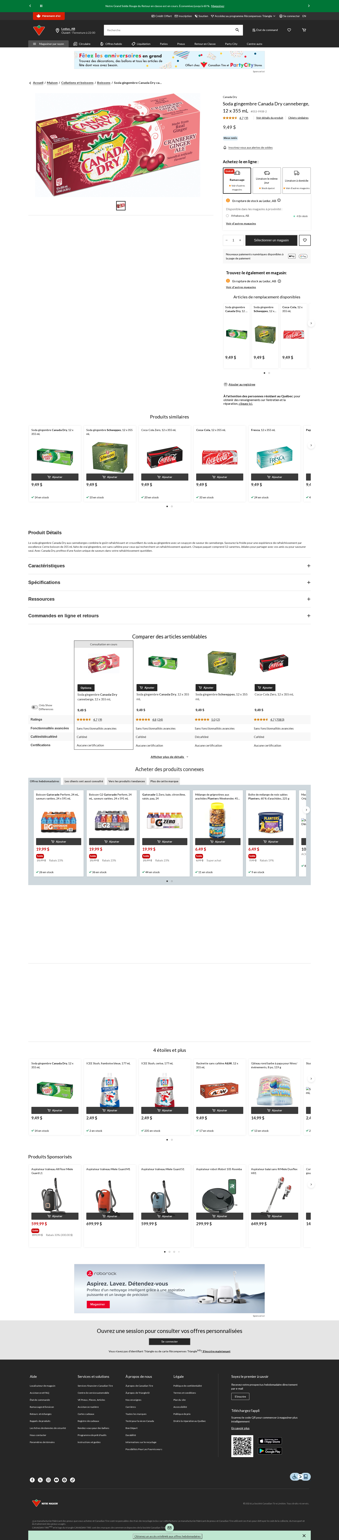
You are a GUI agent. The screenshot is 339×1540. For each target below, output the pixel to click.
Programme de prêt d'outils (92, 1435)
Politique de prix (181, 1413)
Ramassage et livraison (42, 1406)
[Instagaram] (48, 1480)
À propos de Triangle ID (137, 1392)
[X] (40, 1480)
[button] (237, 30)
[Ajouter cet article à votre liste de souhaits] (305, 240)
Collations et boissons (77, 82)
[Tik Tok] (72, 1480)
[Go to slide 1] (121, 205)
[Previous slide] (30, 6)
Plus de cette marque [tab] (164, 781)
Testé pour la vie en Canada (140, 1421)
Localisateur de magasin (42, 1385)
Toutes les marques (136, 1413)
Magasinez (217, 6)
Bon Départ (131, 1428)
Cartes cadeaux (86, 1413)
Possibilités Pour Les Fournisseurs (144, 1449)
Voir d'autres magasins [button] (241, 223)
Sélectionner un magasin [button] (271, 240)
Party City (231, 43)
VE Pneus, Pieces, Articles (91, 1399)
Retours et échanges (41, 1413)
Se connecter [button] (291, 16)
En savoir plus (240, 1428)
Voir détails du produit (269, 117)
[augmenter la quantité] (226, 240)
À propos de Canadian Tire (139, 1385)
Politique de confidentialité (187, 1385)
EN (304, 16)
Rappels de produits (40, 1421)
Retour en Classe (205, 43)
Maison (52, 82)
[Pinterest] (64, 1480)
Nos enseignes (133, 1399)
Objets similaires (298, 117)
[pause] (41, 6)
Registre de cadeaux (88, 1421)
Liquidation (143, 43)
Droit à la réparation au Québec (189, 1421)
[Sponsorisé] (169, 60)
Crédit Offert (163, 16)
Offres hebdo (113, 43)
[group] (56, 855)
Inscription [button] (185, 16)
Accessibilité (180, 1406)
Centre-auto (254, 43)
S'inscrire (240, 1396)
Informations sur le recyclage (141, 1442)
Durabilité (131, 1435)
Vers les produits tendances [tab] (126, 781)
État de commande (40, 1399)
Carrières (131, 1406)
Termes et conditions (184, 1392)
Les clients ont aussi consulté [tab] (84, 781)
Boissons (103, 82)
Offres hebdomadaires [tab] (44, 781)
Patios (164, 43)
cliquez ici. (246, 403)
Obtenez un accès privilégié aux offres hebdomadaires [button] (167, 1536)
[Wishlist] (289, 30)
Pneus (181, 43)
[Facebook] (32, 1480)
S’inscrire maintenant (216, 1351)
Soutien (203, 16)
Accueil (38, 82)
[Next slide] (309, 6)
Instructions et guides (89, 1442)
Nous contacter (38, 1435)
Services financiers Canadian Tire (95, 1385)
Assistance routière (88, 1406)
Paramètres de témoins (42, 1442)
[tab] (237, 180)
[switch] (36, 707)
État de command (267, 30)
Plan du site (179, 1399)
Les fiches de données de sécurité (48, 1428)
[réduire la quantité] (240, 240)
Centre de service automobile (93, 1392)
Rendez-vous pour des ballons (93, 1428)
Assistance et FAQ (39, 1392)
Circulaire (84, 43)
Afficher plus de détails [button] (168, 757)
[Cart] (304, 30)
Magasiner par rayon (51, 43)
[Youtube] (56, 1480)
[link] (237, 118)
